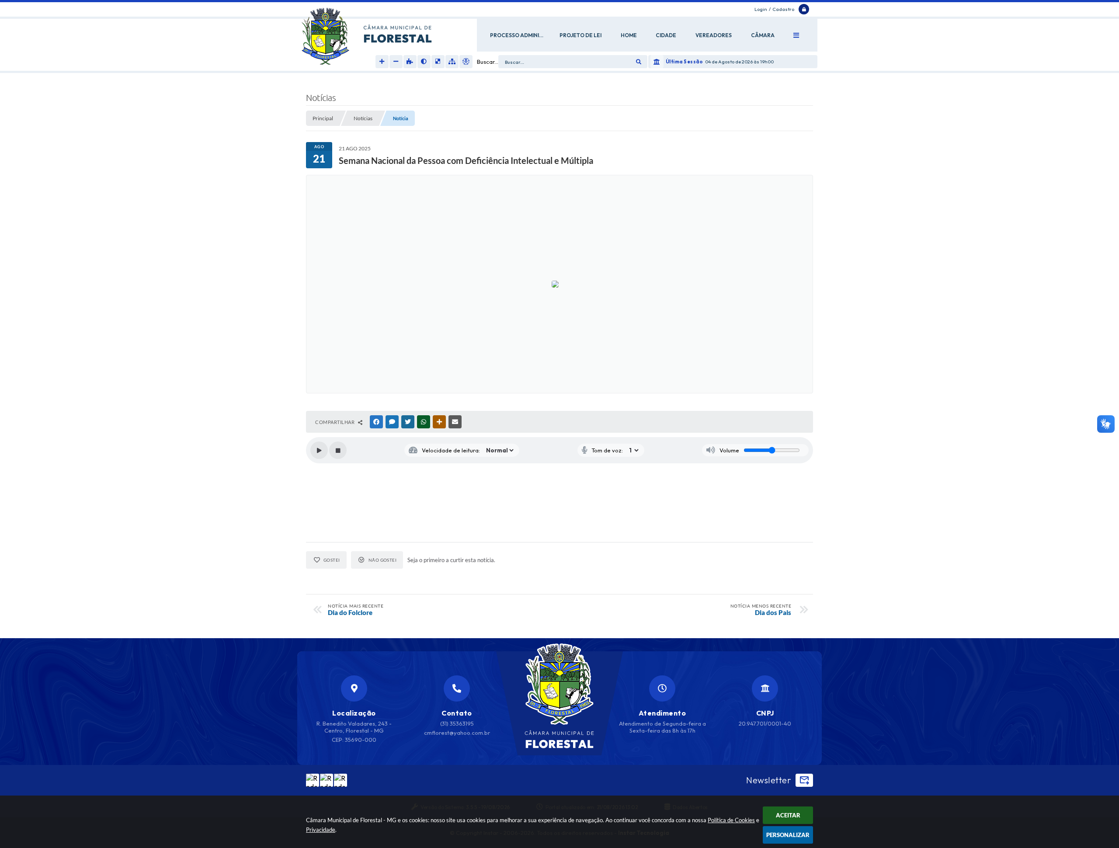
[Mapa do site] (452, 61)
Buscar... (487, 61)
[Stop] (338, 450)
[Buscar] (638, 61)
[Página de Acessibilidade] (466, 61)
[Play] (319, 450)
